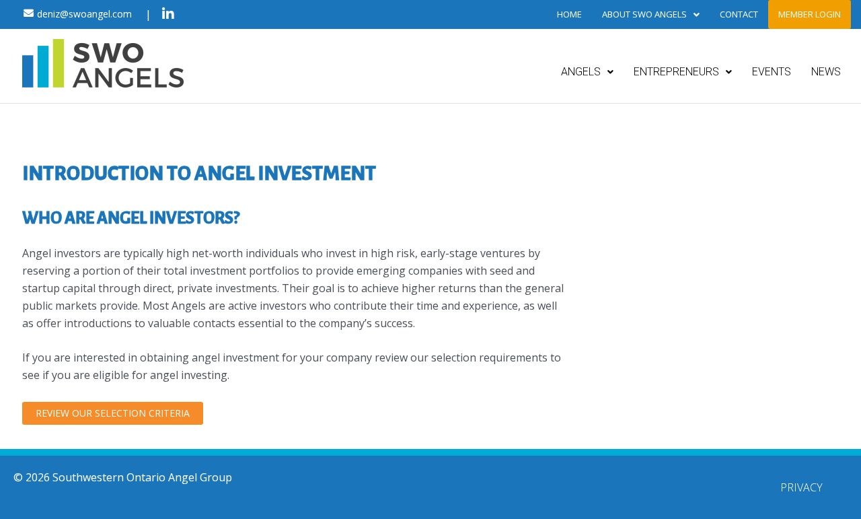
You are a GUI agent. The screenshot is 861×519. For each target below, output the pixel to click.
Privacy (801, 487)
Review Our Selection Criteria (113, 413)
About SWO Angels (644, 14)
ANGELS (581, 71)
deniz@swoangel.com (84, 13)
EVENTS (771, 71)
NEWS (826, 71)
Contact (739, 14)
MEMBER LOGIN (809, 14)
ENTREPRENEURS (676, 71)
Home (569, 14)
